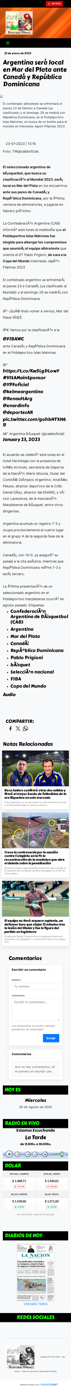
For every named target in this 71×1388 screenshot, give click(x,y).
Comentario (18, 995)
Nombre (16, 979)
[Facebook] (66, 4)
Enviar (51, 1038)
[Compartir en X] (18, 729)
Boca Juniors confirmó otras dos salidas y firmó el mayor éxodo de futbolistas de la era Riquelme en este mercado (35, 794)
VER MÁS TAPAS (36, 1304)
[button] (42, 4)
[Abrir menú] (7, 43)
